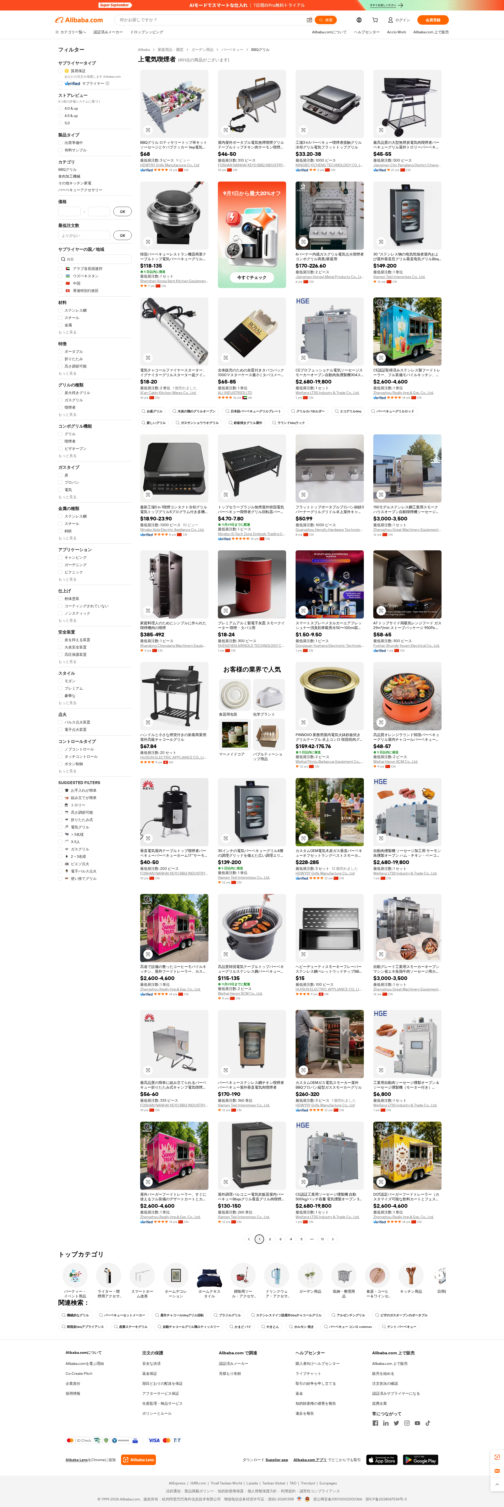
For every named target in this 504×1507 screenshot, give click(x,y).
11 (322, 1239)
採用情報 (73, 1393)
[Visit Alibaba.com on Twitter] (396, 1423)
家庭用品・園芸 (170, 49)
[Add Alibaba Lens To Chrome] (138, 1460)
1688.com (198, 1483)
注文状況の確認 (385, 1383)
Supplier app (277, 1460)
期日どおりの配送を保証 (162, 1383)
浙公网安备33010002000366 (337, 1499)
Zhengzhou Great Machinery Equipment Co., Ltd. (407, 530)
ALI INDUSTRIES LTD (235, 393)
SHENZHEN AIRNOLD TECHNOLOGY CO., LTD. (252, 645)
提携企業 (379, 1403)
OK (122, 211)
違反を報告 (305, 1413)
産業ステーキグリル (133, 1327)
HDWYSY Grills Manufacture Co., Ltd (169, 165)
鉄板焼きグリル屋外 (248, 423)
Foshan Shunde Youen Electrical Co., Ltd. (406, 645)
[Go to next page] (333, 1239)
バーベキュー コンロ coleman (350, 1327)
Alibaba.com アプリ (310, 1460)
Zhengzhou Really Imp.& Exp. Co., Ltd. (403, 393)
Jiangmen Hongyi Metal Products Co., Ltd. (330, 277)
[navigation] (95, 645)
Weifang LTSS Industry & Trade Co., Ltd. (327, 393)
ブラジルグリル (230, 1315)
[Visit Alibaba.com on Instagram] (407, 1423)
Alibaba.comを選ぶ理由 (85, 1363)
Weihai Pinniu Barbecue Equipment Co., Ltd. (330, 761)
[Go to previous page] (249, 1239)
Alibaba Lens (77, 1460)
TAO (293, 1483)
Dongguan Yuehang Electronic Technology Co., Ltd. (330, 645)
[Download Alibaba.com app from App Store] (382, 1460)
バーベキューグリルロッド (395, 411)
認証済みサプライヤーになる (396, 1393)
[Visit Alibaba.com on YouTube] (417, 1423)
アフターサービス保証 (160, 1393)
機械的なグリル (78, 1315)
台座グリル (154, 411)
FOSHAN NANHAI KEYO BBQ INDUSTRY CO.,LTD (252, 165)
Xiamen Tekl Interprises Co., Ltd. (399, 277)
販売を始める (383, 1373)
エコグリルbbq (350, 411)
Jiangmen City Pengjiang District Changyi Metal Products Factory (407, 165)
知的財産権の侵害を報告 (316, 1403)
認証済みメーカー (233, 1363)
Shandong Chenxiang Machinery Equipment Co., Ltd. (174, 645)
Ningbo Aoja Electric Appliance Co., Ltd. (172, 530)
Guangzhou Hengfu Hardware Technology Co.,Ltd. (330, 530)
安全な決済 (151, 1363)
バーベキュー (232, 49)
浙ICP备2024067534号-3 (386, 1499)
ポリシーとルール (157, 1413)
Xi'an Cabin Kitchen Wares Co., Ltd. (168, 393)
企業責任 (73, 1383)
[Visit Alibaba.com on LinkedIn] (386, 1423)
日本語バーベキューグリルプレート (256, 411)
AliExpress (177, 1483)
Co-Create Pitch (79, 1373)
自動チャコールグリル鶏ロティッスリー (191, 1327)
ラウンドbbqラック (291, 423)
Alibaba (144, 49)
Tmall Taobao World (226, 1483)
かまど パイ (243, 1327)
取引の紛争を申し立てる (316, 1383)
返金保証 (149, 1373)
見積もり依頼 (230, 1373)
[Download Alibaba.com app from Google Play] (420, 1460)
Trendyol (308, 1483)
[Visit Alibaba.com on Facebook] (375, 1423)
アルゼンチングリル (351, 1315)
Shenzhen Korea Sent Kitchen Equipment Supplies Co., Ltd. (174, 281)
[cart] (376, 21)
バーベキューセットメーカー (124, 1315)
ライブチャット (308, 1373)
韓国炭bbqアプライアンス (85, 1327)
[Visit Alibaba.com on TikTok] (428, 1423)
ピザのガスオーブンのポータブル (404, 1315)
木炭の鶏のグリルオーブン (197, 411)
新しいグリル (156, 423)
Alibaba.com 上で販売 (390, 1363)
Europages (328, 1483)
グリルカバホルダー (310, 411)
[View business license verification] (299, 1499)
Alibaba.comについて (84, 1352)
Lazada (252, 1483)
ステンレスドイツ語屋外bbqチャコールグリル (289, 1315)
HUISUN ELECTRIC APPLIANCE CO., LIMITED (174, 757)
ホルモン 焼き (304, 1327)
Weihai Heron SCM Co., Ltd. (395, 761)
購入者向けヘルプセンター (318, 1363)
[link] (497, 1457)
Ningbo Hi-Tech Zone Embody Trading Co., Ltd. (252, 534)
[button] (309, 20)
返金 (299, 1393)
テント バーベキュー (401, 1327)
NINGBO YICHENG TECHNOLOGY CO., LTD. (330, 165)
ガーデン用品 (202, 49)
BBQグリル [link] (260, 49)
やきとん (272, 1327)
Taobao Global (273, 1483)
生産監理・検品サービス (162, 1403)
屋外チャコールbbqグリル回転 (182, 1315)
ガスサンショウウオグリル (200, 423)
